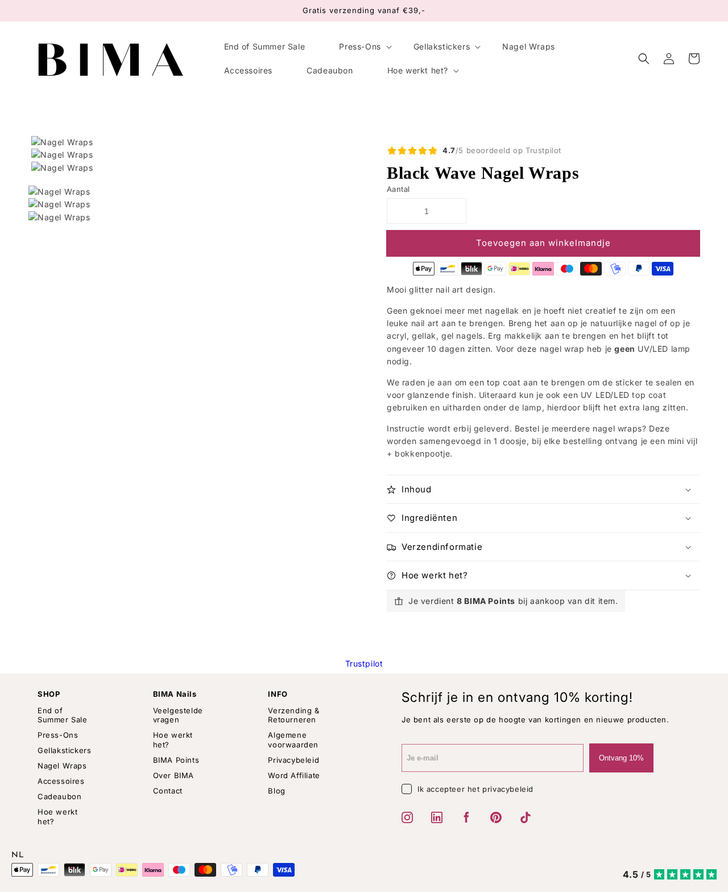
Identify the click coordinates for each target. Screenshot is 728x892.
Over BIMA (173, 775)
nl (17, 855)
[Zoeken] (643, 58)
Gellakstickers (64, 750)
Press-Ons (58, 734)
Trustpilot (364, 663)
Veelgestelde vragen (178, 715)
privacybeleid (507, 789)
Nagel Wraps (62, 765)
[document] (196, 155)
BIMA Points (176, 759)
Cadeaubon (59, 796)
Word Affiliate (294, 775)
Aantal (398, 189)
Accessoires (61, 781)
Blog (276, 790)
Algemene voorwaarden (293, 739)
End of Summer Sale (63, 715)
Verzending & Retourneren (293, 715)
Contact (168, 790)
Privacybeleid (293, 759)
